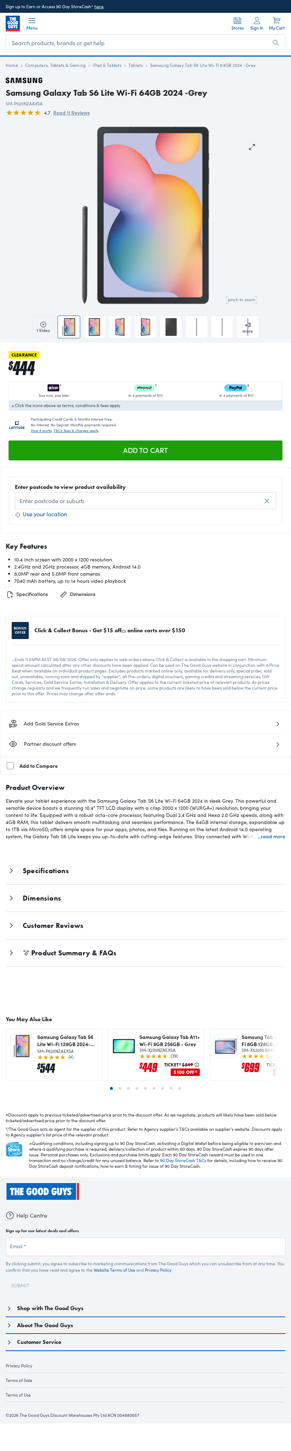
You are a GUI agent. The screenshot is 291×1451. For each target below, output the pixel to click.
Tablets (135, 65)
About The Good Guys (45, 1333)
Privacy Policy (158, 1279)
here (99, 6)
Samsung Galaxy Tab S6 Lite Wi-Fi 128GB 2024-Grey (65, 1040)
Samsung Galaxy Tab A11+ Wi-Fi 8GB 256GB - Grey (169, 1040)
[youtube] (47, 1206)
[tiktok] (34, 1206)
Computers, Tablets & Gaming (55, 65)
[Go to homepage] (13, 23)
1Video (43, 330)
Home (12, 65)
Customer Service (39, 1350)
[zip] (112, 1420)
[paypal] (134, 1420)
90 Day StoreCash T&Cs (183, 1160)
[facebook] (9, 1206)
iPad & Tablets (107, 65)
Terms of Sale (19, 1389)
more (247, 327)
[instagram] (22, 1206)
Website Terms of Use (114, 1279)
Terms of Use (18, 1403)
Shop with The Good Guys (50, 1316)
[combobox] (145, 500)
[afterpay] (162, 1420)
